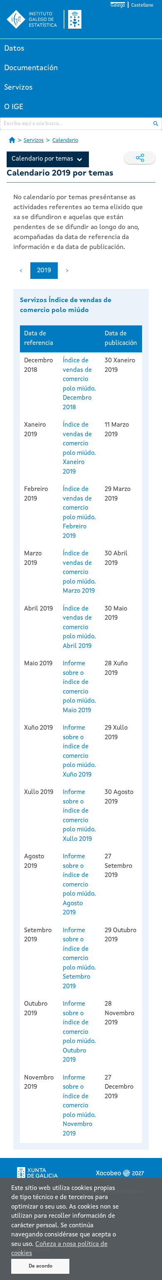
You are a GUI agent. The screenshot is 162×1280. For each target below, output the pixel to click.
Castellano (142, 5)
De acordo (40, 1266)
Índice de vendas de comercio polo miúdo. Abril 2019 (79, 628)
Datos (14, 48)
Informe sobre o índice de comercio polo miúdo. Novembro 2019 (79, 1106)
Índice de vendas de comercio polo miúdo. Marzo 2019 (79, 572)
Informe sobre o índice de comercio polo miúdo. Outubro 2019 (79, 1032)
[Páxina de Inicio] (12, 140)
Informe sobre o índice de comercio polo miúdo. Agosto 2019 (79, 885)
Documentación (31, 68)
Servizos (18, 87)
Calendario (65, 140)
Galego (117, 5)
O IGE (13, 107)
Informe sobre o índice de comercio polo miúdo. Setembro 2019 (79, 959)
